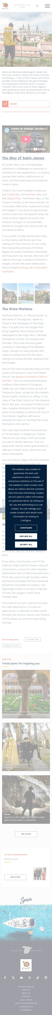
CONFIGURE (26, 528)
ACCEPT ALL (26, 545)
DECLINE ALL (26, 536)
